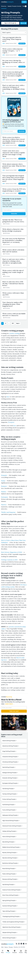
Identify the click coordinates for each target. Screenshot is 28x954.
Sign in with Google (9, 23)
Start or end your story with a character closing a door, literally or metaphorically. (13, 261)
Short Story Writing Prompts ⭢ (10, 895)
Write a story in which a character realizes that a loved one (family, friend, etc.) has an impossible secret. (13, 140)
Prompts (8, 952)
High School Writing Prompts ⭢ (11, 820)
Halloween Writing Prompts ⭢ (10, 815)
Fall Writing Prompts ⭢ (8, 788)
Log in (24, 2)
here (8, 397)
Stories (21, 952)
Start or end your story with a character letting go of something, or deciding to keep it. (13, 88)
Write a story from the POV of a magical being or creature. (13, 190)
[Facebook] (24, 944)
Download (21, 131)
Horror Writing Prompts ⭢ (9, 836)
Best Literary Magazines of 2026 (11, 552)
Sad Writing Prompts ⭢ (8, 884)
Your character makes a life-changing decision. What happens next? (12, 304)
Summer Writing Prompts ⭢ (10, 906)
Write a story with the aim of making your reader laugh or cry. (13, 272)
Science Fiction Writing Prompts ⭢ (12, 890)
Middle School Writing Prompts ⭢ (11, 847)
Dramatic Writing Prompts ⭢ (10, 778)
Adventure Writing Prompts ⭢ (10, 746)
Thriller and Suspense (8, 512)
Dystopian (4, 497)
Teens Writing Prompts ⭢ (9, 911)
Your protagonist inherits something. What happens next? (11, 39)
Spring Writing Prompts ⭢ (9, 900)
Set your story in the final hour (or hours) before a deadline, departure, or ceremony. (13, 240)
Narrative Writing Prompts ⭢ (10, 858)
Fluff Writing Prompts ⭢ (8, 804)
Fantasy (3, 491)
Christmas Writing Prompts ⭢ (10, 762)
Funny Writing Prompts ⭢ (9, 810)
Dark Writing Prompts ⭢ (8, 767)
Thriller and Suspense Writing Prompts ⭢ (13, 922)
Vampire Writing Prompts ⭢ (9, 932)
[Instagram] (19, 944)
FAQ (2, 947)
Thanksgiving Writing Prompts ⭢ (11, 916)
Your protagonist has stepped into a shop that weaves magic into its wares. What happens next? (13, 178)
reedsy (7, 2)
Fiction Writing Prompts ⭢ (9, 799)
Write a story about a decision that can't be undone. (13, 251)
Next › (18, 323)
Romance (4, 486)
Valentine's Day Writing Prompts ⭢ (12, 927)
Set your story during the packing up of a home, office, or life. (13, 62)
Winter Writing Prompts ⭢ (9, 938)
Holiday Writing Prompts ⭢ (9, 831)
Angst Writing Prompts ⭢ (9, 751)
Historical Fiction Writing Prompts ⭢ (12, 826)
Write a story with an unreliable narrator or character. (14, 314)
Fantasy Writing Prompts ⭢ (9, 794)
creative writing (14, 333)
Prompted (15, 120)
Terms (6, 947)
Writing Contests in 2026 (9, 560)
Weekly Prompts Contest (14, 6)
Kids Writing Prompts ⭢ (8, 842)
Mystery (3, 504)
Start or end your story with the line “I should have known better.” (13, 283)
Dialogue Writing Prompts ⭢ (10, 772)
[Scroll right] (26, 6)
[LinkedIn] (21, 944)
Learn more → (9, 704)
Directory (3, 6)
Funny (3, 481)
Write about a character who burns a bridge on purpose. (12, 230)
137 (13, 323)
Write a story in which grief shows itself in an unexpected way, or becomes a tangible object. (13, 74)
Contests (14, 952)
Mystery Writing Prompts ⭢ (9, 852)
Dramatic (4, 475)
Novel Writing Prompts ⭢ (9, 868)
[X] (16, 944)
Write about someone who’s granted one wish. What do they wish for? (14, 166)
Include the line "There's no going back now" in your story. (13, 220)
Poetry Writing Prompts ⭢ (9, 874)
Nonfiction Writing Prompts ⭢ (10, 863)
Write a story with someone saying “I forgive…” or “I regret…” (12, 51)
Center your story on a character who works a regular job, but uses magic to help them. (13, 153)
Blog (26, 952)
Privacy (11, 947)
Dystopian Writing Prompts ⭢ (10, 783)
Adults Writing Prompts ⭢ (9, 740)
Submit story (22, 43)
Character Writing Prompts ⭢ (10, 756)
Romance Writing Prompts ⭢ (10, 879)
